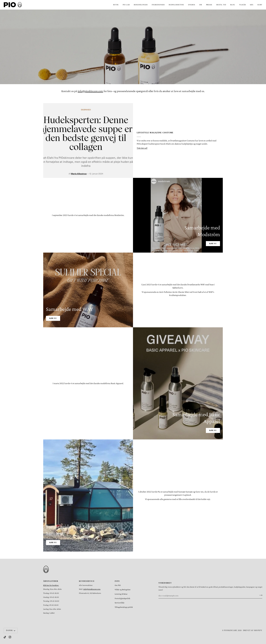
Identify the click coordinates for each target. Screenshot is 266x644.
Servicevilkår (119, 603)
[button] (116, 4)
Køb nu (213, 244)
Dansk (9, 630)
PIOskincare (230, 630)
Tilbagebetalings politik (124, 607)
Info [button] (117, 581)
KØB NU (53, 318)
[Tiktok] (5, 637)
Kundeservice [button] (86, 581)
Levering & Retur (121, 594)
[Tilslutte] (260, 595)
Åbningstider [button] (50, 581)
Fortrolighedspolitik (122, 598)
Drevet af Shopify (252, 630)
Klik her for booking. (51, 585)
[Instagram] (10, 637)
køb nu (53, 543)
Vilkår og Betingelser (123, 589)
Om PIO (118, 585)
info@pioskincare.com (90, 91)
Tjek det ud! (142, 148)
